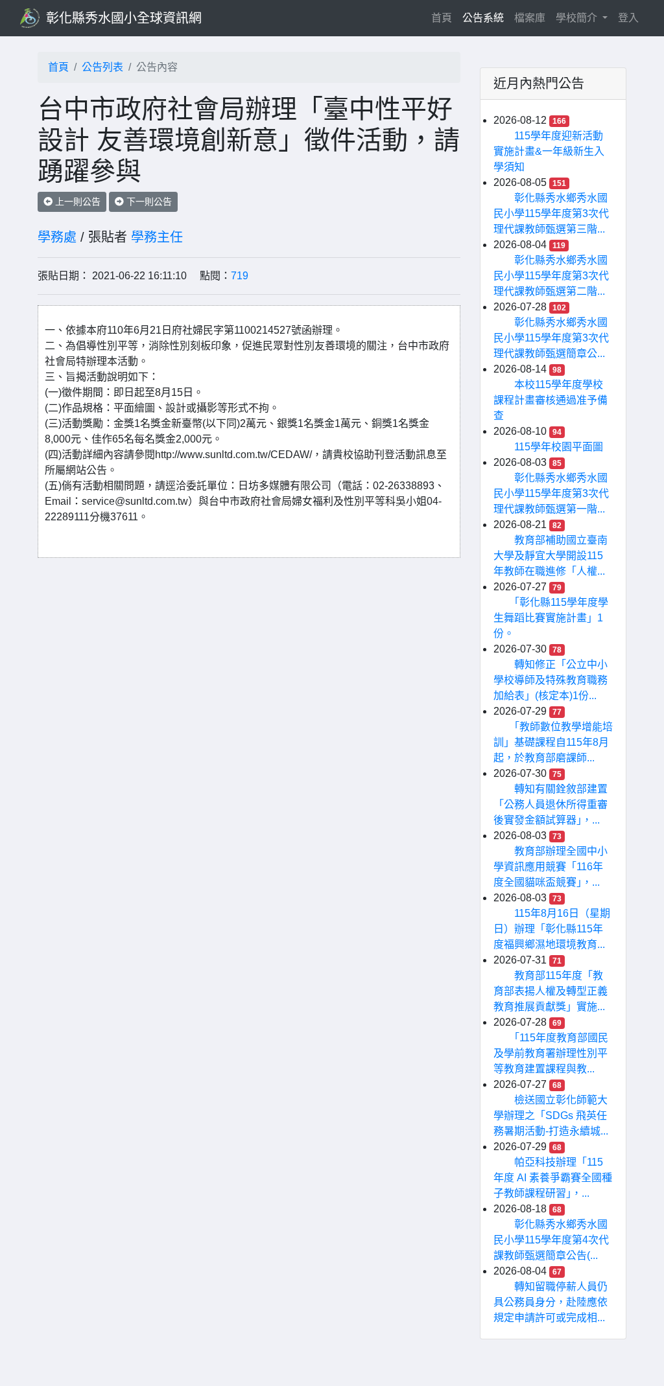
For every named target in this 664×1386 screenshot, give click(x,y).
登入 (628, 17)
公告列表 (102, 67)
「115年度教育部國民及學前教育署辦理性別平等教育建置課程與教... (550, 1053)
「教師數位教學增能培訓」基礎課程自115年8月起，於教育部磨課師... (553, 742)
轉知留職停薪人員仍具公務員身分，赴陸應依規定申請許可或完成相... (550, 1302)
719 (239, 275)
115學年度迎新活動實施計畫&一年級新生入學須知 (548, 151)
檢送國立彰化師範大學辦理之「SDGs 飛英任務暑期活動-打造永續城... (550, 1115)
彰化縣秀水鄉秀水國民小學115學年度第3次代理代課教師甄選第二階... (551, 276)
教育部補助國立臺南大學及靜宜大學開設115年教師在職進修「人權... (550, 556)
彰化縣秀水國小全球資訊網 (124, 18)
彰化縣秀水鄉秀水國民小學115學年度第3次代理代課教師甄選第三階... (551, 213)
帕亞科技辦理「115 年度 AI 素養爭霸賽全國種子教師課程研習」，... (552, 1178)
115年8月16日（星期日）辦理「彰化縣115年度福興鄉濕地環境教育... (551, 929)
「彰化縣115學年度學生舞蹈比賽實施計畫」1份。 (550, 618)
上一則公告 (77, 201)
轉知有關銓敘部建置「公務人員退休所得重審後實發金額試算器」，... (550, 804)
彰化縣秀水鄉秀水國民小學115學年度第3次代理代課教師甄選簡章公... (551, 338)
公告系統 (483, 17)
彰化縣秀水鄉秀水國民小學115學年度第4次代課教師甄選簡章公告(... (551, 1240)
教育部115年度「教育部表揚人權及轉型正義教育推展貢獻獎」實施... (550, 991)
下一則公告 (148, 201)
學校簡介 (578, 17)
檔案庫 (529, 17)
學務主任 (157, 237)
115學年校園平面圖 (558, 446)
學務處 (57, 237)
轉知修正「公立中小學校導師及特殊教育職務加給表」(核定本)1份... (550, 680)
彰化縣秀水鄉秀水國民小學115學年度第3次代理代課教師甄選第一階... (551, 493)
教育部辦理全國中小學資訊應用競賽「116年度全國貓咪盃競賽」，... (550, 867)
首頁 (444, 17)
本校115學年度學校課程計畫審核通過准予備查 (550, 400)
